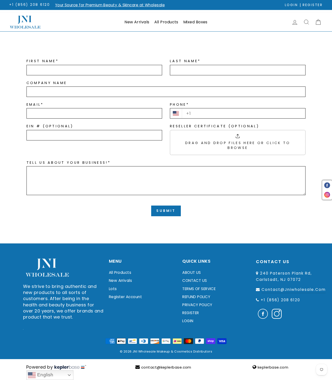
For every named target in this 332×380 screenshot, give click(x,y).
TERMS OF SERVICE (199, 288)
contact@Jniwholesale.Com (294, 289)
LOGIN (187, 320)
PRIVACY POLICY (197, 304)
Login (291, 5)
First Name (42, 61)
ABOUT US (191, 272)
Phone (179, 104)
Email (35, 104)
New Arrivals (136, 22)
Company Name (46, 82)
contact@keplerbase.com (166, 367)
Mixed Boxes (195, 22)
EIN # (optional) (50, 126)
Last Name (185, 61)
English (44, 374)
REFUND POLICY (196, 296)
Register (313, 5)
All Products (166, 22)
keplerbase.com (273, 367)
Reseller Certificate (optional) (214, 126)
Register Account (125, 296)
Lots (113, 288)
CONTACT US (194, 280)
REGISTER (190, 312)
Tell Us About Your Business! (68, 162)
